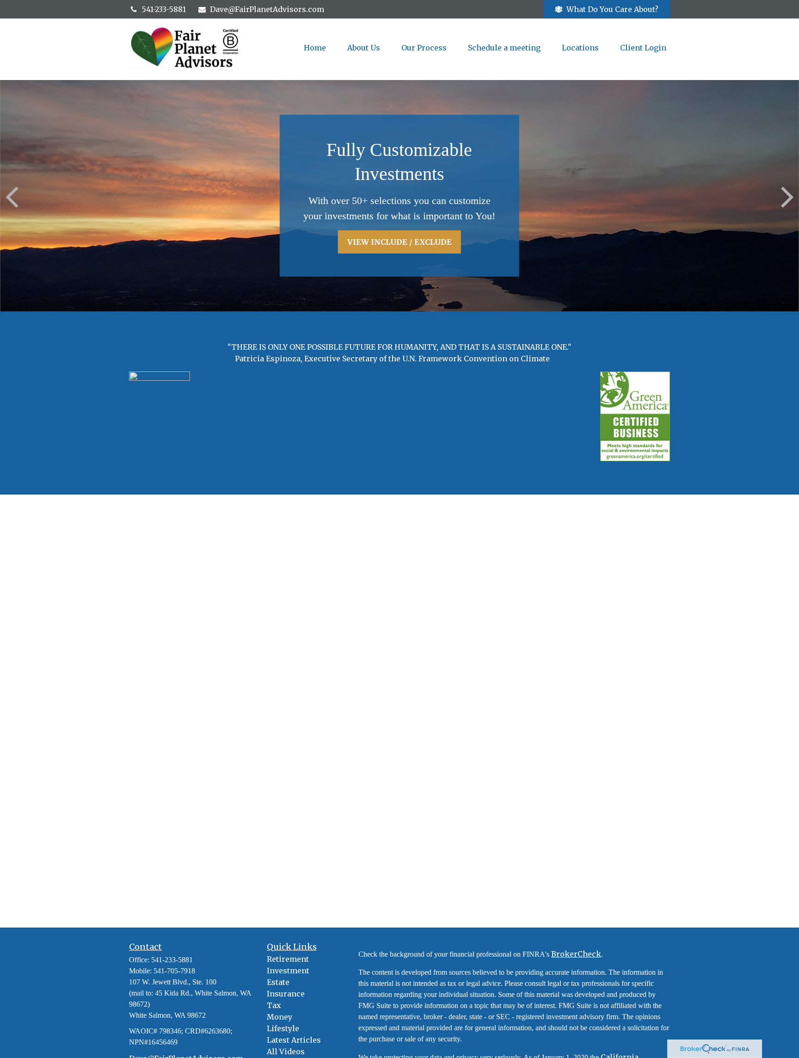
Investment (288, 970)
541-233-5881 (164, 9)
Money (279, 1016)
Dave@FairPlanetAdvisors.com (267, 9)
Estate (278, 982)
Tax (274, 1005)
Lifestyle (283, 1028)
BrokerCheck (576, 954)
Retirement (288, 959)
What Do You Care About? (612, 9)
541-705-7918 (174, 971)
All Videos (286, 1051)
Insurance (286, 993)
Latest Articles (294, 1040)
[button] (315, 47)
